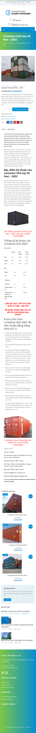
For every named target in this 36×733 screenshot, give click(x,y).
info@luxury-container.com (19, 25)
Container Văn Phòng (7, 687)
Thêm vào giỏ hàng (21, 109)
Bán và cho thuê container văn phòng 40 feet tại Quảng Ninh (17, 626)
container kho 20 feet (10, 119)
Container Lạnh (5, 685)
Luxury (15, 86)
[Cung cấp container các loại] (18, 12)
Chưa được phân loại (15, 613)
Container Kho (11, 43)
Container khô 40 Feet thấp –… (18, 575)
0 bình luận (25, 613)
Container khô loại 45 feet (18, 545)
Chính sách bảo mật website (9, 696)
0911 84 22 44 (17, 20)
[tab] (4, 129)
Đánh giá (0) (11, 129)
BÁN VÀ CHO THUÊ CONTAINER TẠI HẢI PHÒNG (17, 640)
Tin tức (10, 629)
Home (4, 43)
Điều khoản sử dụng (6, 699)
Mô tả (4, 129)
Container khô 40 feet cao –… (18, 515)
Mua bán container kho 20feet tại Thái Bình (15, 611)
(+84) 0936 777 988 (8, 665)
